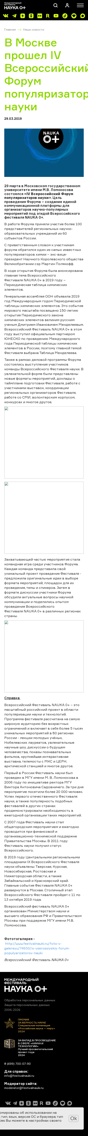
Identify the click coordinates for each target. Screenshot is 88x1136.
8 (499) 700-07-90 (17, 1063)
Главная (10, 29)
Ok (73, 1118)
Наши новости (33, 29)
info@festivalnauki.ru (19, 1075)
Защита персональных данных (27, 1005)
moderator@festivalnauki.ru (24, 1088)
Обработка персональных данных (29, 1000)
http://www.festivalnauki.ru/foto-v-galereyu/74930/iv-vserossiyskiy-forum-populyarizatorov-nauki (37, 948)
